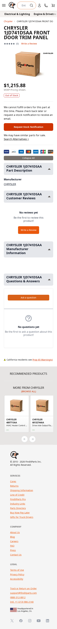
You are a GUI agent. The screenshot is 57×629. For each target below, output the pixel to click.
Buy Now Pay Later (20, 512)
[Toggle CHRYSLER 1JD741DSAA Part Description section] (49, 169)
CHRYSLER (10, 184)
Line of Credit (17, 494)
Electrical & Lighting (17, 14)
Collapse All (28, 157)
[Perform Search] (31, 5)
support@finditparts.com (23, 592)
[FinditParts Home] (12, 5)
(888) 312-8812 (17, 597)
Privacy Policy (17, 574)
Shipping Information (21, 490)
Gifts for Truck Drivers (21, 517)
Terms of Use (17, 569)
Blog (12, 536)
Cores (13, 481)
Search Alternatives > (16, 139)
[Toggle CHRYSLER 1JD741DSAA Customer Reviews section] (49, 196)
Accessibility (16, 578)
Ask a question (28, 297)
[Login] (39, 5)
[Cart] (53, 5)
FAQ (12, 545)
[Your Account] (39, 5)
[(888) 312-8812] (46, 5)
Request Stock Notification (28, 126)
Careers (14, 541)
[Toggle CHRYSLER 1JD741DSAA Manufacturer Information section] (49, 249)
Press (13, 550)
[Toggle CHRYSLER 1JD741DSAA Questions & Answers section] (49, 279)
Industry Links (17, 503)
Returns (14, 485)
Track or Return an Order (23, 588)
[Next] (32, 439)
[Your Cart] (53, 5)
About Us (15, 532)
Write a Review (29, 43)
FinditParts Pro (18, 499)
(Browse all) (28, 391)
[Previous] (24, 439)
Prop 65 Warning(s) (42, 359)
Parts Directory (18, 508)
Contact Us (16, 554)
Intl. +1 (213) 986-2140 (22, 601)
